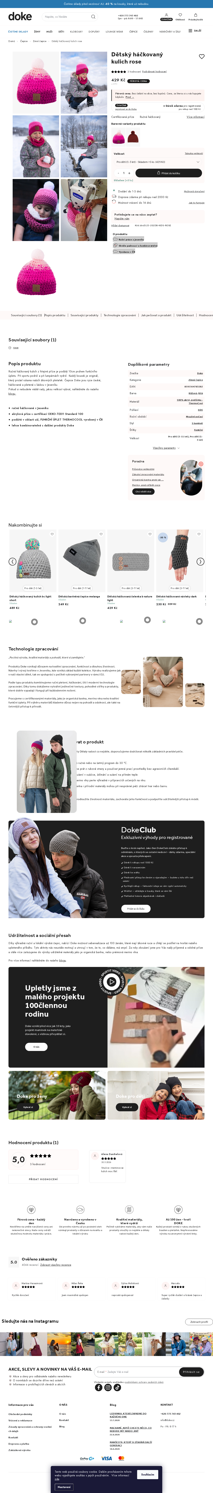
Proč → (130, 97)
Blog (62, 1426)
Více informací (196, 117)
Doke (200, 373)
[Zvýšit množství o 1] (129, 173)
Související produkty (85, 315)
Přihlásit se (191, 1371)
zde (57, 1479)
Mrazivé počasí (194, 416)
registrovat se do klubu (126, 109)
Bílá (200, 393)
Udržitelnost (185, 315)
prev (12, 562)
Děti (200, 410)
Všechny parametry (164, 448)
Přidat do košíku (171, 173)
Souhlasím (147, 1474)
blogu (62, 960)
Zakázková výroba (19, 1450)
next (201, 562)
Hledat (93, 17)
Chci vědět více (143, 491)
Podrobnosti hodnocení (154, 71)
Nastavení (64, 1487)
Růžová (193, 393)
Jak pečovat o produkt (156, 315)
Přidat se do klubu (135, 908)
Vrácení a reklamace (20, 1420)
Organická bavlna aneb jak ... (148, 479)
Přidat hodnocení (43, 1179)
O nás (36, 1046)
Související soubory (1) (26, 315)
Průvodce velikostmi (143, 469)
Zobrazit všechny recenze (55, 1265)
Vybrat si (28, 1107)
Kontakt (13, 1437)
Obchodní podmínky (20, 1414)
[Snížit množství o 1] (118, 173)
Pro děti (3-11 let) (131, 588)
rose (15, 348)
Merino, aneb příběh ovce (146, 485)
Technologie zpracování (120, 315)
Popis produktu (55, 315)
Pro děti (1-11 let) (82, 588)
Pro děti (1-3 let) (32, 588)
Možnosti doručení (194, 191)
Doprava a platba (18, 1443)
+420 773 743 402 (128, 15)
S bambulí (197, 423)
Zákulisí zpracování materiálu (148, 474)
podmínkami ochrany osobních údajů (144, 1382)
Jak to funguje (197, 202)
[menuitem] (18, 32)
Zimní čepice (196, 380)
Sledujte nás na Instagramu (30, 1321)
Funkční (198, 430)
